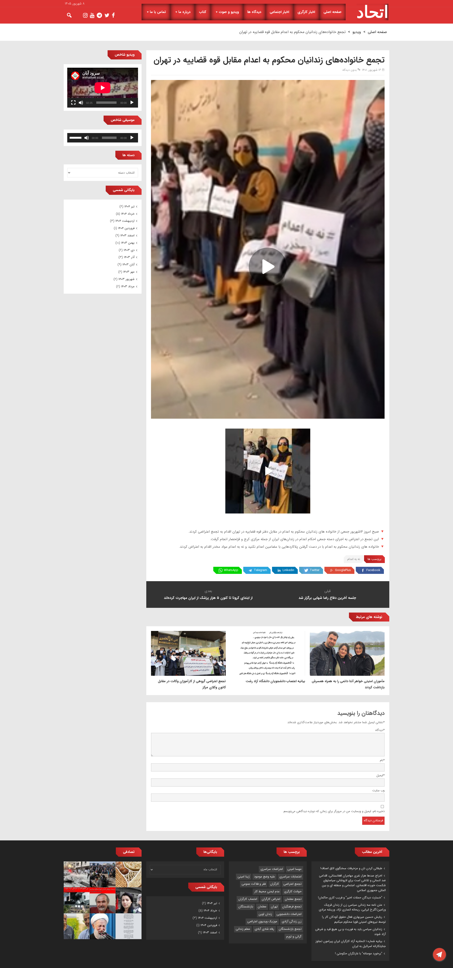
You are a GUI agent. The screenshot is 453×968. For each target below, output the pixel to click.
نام (382, 760)
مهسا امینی (294, 869)
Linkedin (288, 570)
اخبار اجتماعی (279, 12)
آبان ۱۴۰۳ (128, 264)
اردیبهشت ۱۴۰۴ (124, 220)
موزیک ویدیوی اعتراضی (262, 921)
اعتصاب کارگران (247, 899)
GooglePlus (343, 570)
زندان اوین (265, 914)
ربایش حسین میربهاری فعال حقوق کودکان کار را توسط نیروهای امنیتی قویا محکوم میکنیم (354, 919)
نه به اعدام (353, 559)
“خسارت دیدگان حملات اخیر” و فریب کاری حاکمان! (350, 897)
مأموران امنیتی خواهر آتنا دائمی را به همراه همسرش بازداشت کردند (348, 684)
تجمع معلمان (293, 899)
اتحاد (372, 12)
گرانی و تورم (294, 936)
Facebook (373, 570)
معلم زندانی (243, 928)
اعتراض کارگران (271, 899)
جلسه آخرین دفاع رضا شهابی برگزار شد (327, 598)
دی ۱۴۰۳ (129, 250)
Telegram (260, 570)
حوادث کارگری (293, 891)
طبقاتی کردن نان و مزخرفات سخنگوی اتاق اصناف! (351, 868)
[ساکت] (81, 102)
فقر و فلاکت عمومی (254, 883)
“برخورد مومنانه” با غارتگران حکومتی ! (358, 953)
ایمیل (380, 775)
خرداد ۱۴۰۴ (127, 213)
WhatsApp (231, 570)
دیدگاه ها (254, 12)
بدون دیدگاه (349, 70)
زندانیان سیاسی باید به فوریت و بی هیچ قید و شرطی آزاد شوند (350, 932)
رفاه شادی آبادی (264, 928)
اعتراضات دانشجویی (289, 914)
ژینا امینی (244, 876)
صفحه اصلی (332, 12)
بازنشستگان (245, 906)
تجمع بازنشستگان (290, 928)
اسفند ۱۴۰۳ (127, 235)
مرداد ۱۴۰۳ (127, 286)
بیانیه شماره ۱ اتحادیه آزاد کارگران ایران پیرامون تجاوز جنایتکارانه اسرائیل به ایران (350, 944)
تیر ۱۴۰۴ (129, 206)
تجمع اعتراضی (292, 883)
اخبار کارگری (306, 12)
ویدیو (356, 32)
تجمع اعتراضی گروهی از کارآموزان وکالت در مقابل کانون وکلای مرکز (192, 684)
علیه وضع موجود (264, 876)
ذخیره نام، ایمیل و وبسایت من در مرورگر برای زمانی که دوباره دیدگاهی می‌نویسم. (334, 811)
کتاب (202, 12)
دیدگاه (380, 730)
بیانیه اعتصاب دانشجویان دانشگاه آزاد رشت (275, 681)
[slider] (76, 137)
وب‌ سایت (378, 790)
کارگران (274, 883)
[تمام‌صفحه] (73, 102)
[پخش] (132, 102)
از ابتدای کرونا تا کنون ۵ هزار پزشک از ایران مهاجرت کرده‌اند (208, 598)
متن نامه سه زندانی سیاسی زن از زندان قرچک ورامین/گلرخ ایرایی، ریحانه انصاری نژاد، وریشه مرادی (352, 907)
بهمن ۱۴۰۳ (127, 242)
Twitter (314, 570)
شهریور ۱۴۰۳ (126, 279)
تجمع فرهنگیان (292, 906)
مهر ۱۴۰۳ (128, 271)
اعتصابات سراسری (290, 876)
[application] (102, 88)
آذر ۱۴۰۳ (129, 257)
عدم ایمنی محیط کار (267, 891)
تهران (274, 906)
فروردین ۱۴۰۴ (126, 228)
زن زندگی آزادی (292, 921)
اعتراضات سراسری (271, 869)
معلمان (262, 906)
